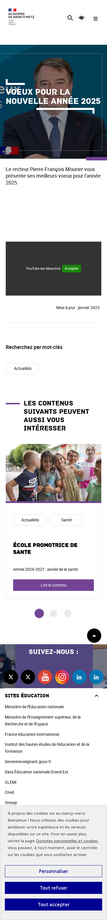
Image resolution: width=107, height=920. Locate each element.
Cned (9, 792)
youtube (45, 677)
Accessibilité (81, 18)
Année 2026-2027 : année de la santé (45, 569)
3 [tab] (67, 613)
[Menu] (95, 19)
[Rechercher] (70, 19)
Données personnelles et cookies (67, 841)
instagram (62, 677)
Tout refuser (53, 887)
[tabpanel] (53, 521)
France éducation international (32, 734)
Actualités (23, 368)
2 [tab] (53, 613)
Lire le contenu (53, 585)
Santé (66, 520)
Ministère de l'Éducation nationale (34, 706)
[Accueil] (21, 17)
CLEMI (11, 782)
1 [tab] (39, 613)
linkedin (79, 677)
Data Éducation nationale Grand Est (36, 772)
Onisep (11, 802)
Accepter (71, 268)
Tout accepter (54, 904)
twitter (11, 677)
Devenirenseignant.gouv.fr (28, 761)
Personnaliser (53, 871)
